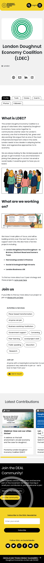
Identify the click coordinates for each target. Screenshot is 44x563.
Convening (35, 332)
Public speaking (15, 345)
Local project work (31, 338)
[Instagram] (19, 545)
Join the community (10, 497)
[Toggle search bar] (29, 5)
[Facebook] (24, 545)
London (7, 66)
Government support (17, 332)
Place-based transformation (20, 314)
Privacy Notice (21, 558)
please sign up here (15, 297)
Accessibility (33, 558)
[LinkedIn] (36, 545)
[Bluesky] (8, 545)
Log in (34, 5)
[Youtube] (30, 545)
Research (13, 351)
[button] (42, 432)
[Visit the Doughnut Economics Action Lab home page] (8, 5)
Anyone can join (15, 320)
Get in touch (16, 374)
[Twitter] (13, 545)
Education (30, 345)
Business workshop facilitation (21, 326)
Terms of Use (8, 558)
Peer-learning (14, 338)
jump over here (20, 280)
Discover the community (12, 491)
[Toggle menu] (39, 5)
